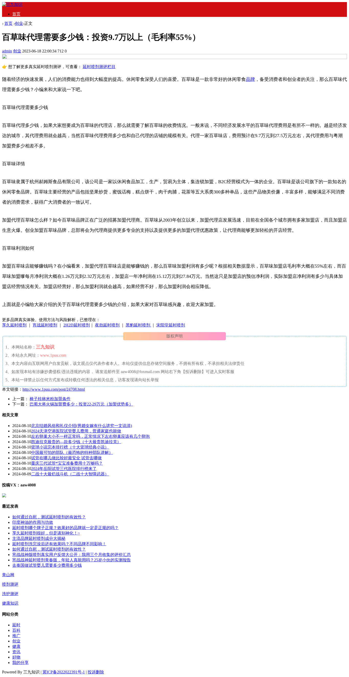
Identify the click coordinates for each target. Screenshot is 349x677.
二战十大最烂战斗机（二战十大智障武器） (70, 474)
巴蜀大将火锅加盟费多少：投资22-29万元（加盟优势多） (81, 404)
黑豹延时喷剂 (138, 325)
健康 (16, 646)
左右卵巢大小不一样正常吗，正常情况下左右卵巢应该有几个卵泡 (90, 436)
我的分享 (20, 662)
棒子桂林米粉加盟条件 (50, 399)
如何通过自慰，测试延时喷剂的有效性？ (49, 517)
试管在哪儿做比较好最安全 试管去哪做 (66, 458)
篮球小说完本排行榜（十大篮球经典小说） (70, 447)
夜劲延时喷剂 (107, 325)
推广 (16, 636)
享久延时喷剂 (14, 325)
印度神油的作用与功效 (32, 522)
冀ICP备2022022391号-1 (63, 672)
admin (7, 51)
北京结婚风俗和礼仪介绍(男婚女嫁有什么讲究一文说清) (81, 425)
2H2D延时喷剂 (76, 325)
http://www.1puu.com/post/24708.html (53, 389)
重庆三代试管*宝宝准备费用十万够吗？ (67, 463)
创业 (19, 23)
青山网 (8, 575)
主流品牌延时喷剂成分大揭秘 (38, 538)
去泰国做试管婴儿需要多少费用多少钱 (47, 565)
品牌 (250, 79)
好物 (16, 657)
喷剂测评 (10, 584)
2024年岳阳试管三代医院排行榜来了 (64, 468)
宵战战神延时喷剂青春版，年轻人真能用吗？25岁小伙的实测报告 (71, 560)
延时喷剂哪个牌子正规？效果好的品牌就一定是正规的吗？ (65, 528)
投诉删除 (96, 672)
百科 (16, 630)
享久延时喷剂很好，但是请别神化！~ (46, 533)
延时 (16, 625)
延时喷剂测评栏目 (99, 66)
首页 (16, 14)
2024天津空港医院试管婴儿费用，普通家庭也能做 (76, 431)
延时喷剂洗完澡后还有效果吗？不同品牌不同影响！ (59, 544)
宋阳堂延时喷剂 (170, 325)
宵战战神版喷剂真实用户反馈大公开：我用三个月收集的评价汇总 (71, 554)
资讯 (16, 652)
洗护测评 (10, 594)
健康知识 (10, 603)
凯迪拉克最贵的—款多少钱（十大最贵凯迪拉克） (76, 442)
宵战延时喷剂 (45, 325)
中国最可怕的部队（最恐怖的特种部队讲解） (72, 452)
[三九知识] (12, 4)
